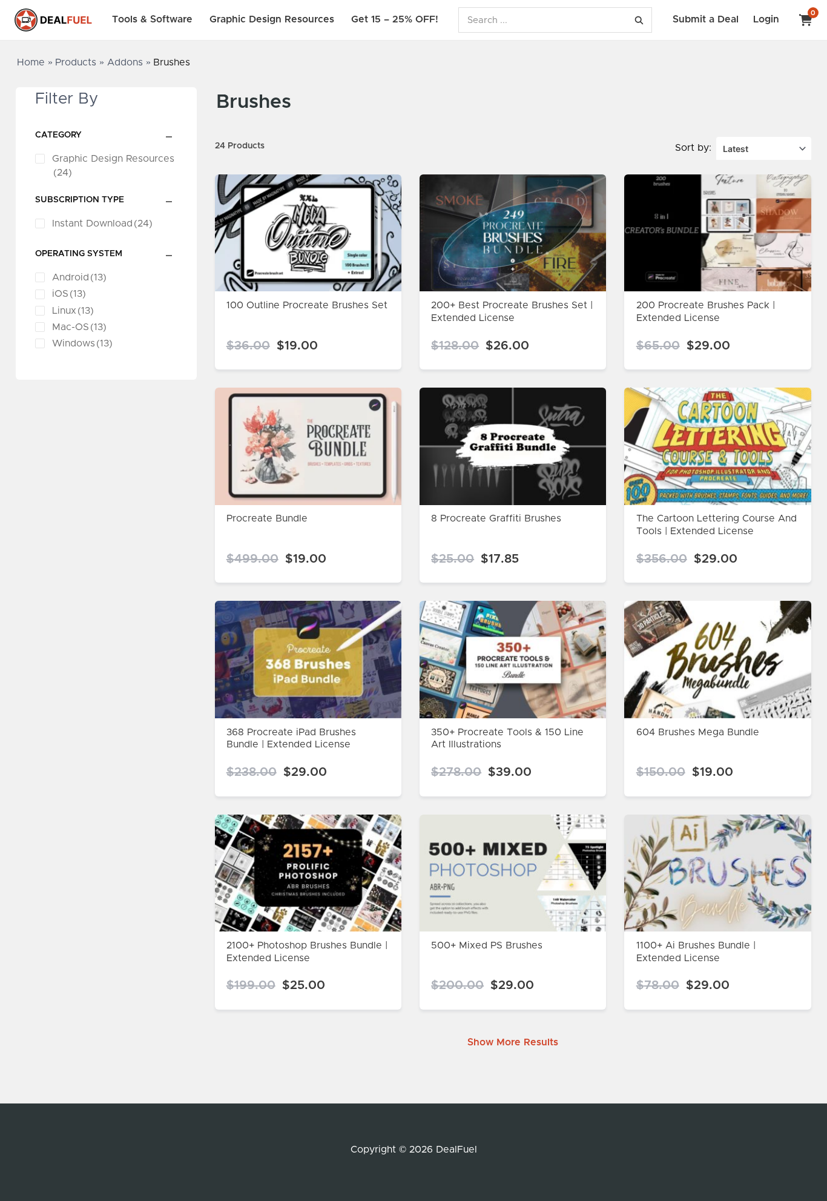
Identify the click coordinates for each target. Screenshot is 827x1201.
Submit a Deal (706, 19)
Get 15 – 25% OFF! (394, 19)
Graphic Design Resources (271, 19)
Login (766, 19)
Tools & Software (152, 19)
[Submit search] (639, 20)
